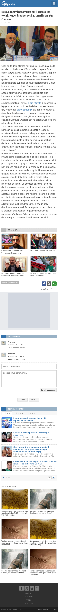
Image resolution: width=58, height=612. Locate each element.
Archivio (31, 413)
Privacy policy (44, 609)
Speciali (29, 597)
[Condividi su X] (49, 283)
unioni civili (13, 282)
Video (29, 600)
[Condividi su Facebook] (44, 283)
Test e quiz (29, 603)
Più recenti (19, 413)
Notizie (4, 282)
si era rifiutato (34, 103)
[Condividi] (54, 283)
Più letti (7, 413)
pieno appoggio (25, 110)
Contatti (29, 594)
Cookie (54, 609)
